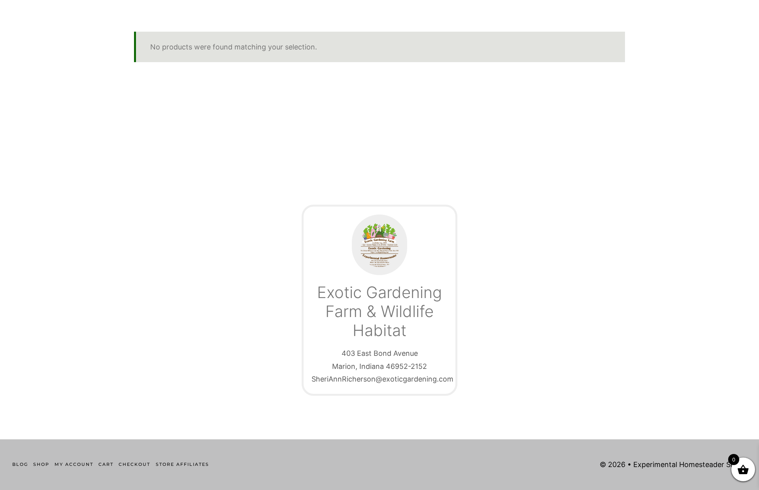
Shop (41, 464)
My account (74, 464)
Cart (105, 464)
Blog (20, 464)
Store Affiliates (182, 464)
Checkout (134, 464)
